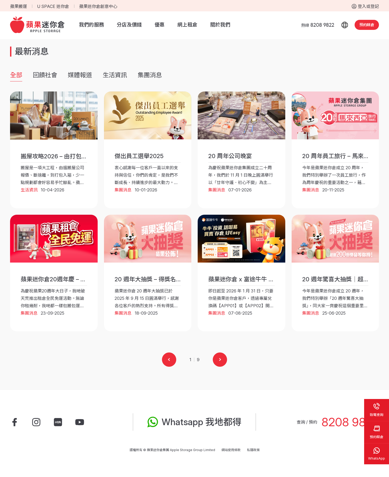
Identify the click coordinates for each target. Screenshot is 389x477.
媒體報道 (80, 75)
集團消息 (150, 75)
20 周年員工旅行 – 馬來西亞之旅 (344, 156)
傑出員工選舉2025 (139, 156)
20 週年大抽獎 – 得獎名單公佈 (154, 279)
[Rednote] (57, 422)
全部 (16, 75)
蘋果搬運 (18, 6)
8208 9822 (350, 422)
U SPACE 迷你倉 (53, 6)
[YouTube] (79, 422)
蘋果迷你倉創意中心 (98, 6)
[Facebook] (14, 422)
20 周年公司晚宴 (230, 156)
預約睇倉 (366, 24)
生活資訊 (115, 75)
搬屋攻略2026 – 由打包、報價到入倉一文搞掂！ (83, 156)
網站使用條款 (231, 450)
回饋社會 (45, 75)
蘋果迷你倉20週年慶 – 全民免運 (62, 279)
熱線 (317, 25)
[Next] (220, 359)
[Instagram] (36, 422)
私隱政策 (253, 450)
